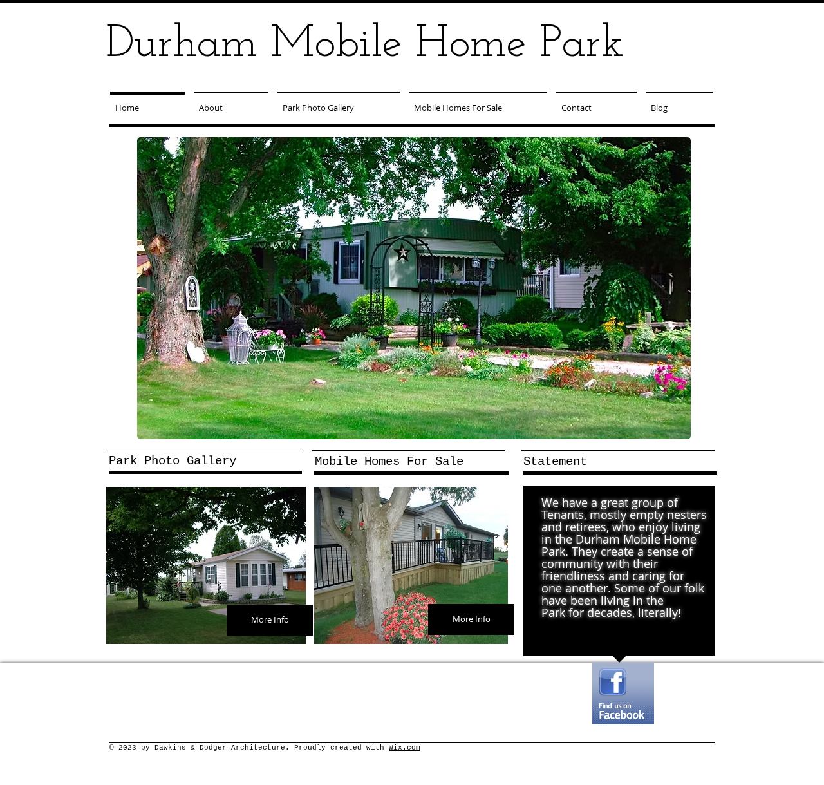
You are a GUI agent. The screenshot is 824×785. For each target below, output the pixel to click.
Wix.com (404, 748)
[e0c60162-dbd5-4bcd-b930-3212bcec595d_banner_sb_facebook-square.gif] (623, 693)
